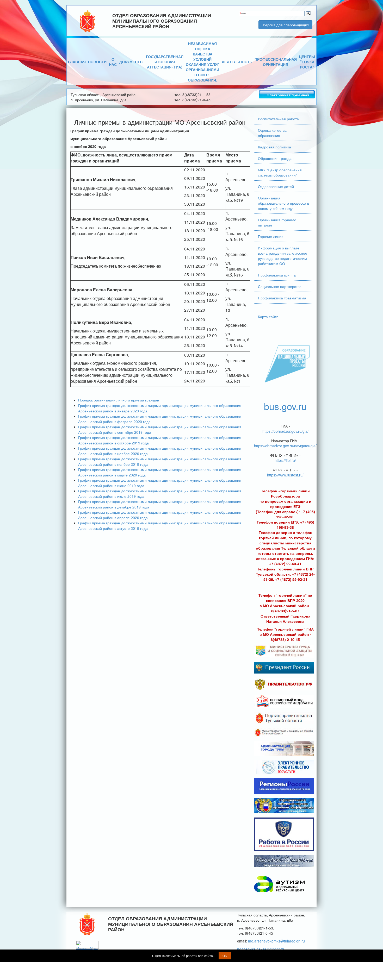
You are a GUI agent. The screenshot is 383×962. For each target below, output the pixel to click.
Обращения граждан (276, 158)
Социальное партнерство (279, 286)
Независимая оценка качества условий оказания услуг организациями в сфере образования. (202, 62)
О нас (113, 61)
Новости (97, 61)
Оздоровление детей (276, 186)
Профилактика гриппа (277, 275)
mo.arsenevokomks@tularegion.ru (276, 941)
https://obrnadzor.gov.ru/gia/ (285, 431)
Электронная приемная (288, 94)
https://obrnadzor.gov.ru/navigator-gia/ (285, 445)
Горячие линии (270, 236)
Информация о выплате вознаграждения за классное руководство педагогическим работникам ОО (282, 255)
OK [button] (225, 955)
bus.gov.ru (285, 406)
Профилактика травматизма (282, 297)
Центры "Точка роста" (307, 62)
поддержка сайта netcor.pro (260, 948)
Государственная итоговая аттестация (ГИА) (164, 62)
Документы (131, 61)
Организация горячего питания (277, 222)
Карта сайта (268, 316)
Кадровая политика (274, 146)
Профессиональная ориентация (276, 61)
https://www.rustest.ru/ (285, 474)
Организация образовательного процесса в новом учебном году (283, 203)
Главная (77, 61)
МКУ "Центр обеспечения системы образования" (280, 172)
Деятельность (237, 61)
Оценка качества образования (272, 133)
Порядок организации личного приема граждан (118, 400)
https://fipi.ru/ (285, 460)
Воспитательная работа (278, 118)
